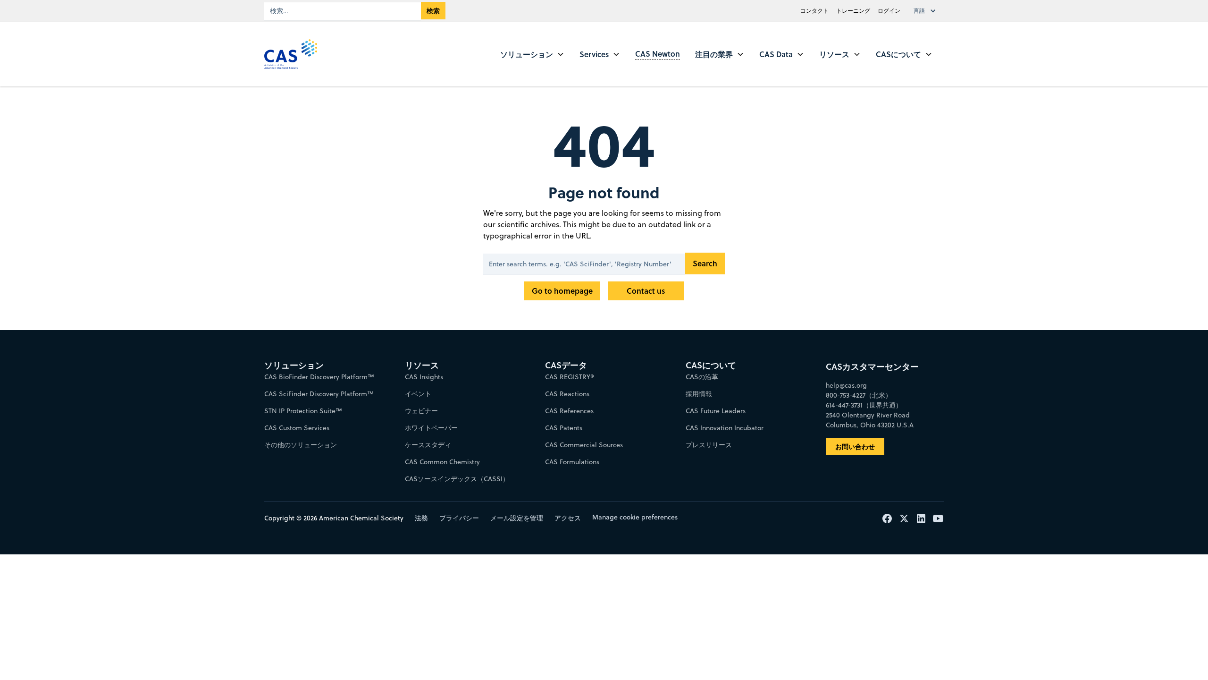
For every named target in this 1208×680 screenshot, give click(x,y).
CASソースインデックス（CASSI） (457, 479)
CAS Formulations (572, 462)
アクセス (567, 518)
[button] (927, 11)
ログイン (889, 11)
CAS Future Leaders (716, 411)
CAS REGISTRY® (569, 377)
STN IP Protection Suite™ (303, 411)
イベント (418, 394)
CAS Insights (424, 377)
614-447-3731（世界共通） (864, 405)
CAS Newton (657, 53)
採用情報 (699, 394)
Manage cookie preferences (635, 517)
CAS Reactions (567, 394)
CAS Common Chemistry (442, 462)
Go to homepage (562, 290)
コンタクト (814, 11)
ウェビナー (421, 411)
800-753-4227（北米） (859, 395)
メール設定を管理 (516, 518)
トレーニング (853, 11)
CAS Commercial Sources (584, 445)
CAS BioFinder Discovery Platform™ (319, 377)
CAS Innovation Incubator (724, 428)
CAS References (569, 411)
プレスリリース (709, 445)
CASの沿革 (702, 377)
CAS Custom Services (296, 428)
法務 (421, 518)
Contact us (646, 290)
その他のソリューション (300, 445)
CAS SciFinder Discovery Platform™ (319, 394)
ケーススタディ (428, 445)
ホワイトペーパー (431, 428)
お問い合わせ (855, 446)
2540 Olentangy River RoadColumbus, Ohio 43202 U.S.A (870, 420)
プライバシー (459, 518)
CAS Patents (563, 428)
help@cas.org (846, 385)
